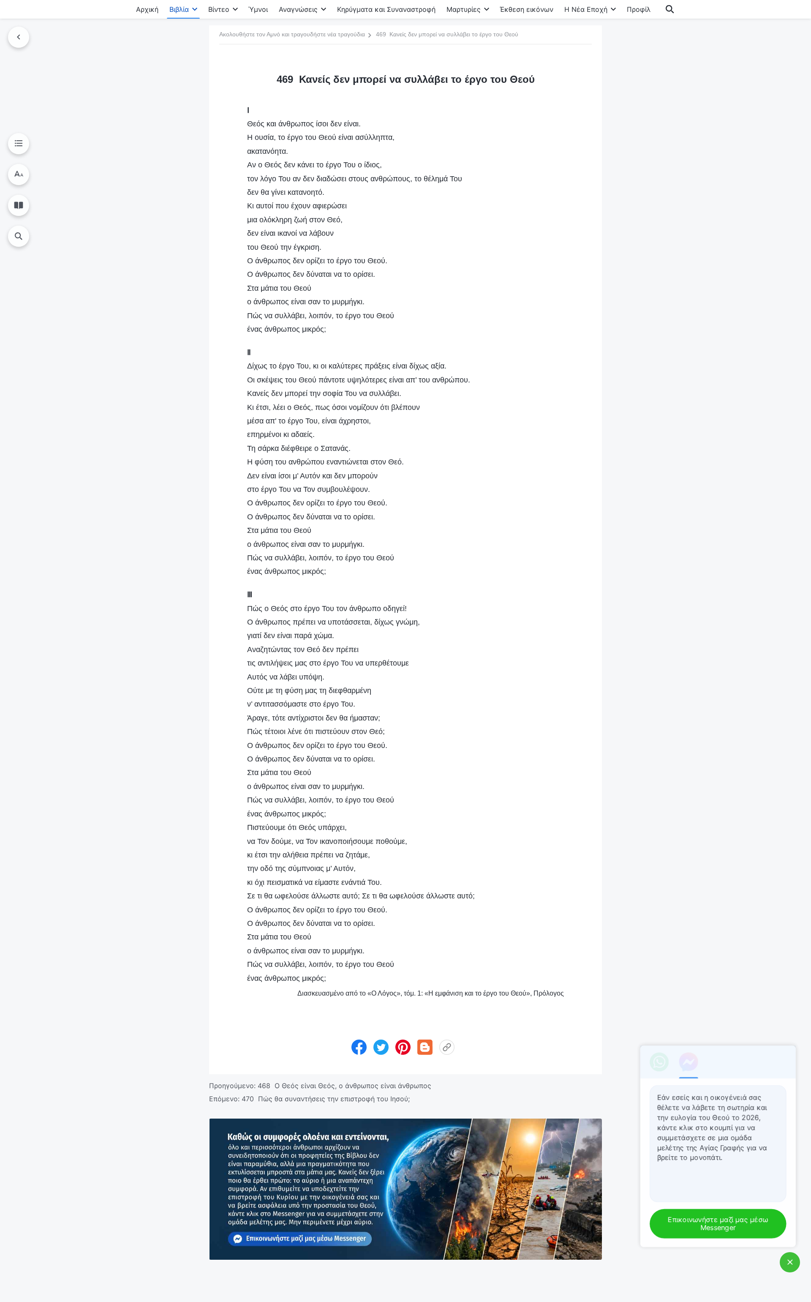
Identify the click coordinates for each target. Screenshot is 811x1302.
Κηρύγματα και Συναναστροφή (386, 9)
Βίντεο (218, 9)
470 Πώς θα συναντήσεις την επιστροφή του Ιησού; (326, 1099)
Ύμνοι (258, 9)
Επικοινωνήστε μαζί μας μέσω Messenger (720, 1224)
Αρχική (147, 9)
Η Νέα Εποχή (585, 9)
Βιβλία (179, 9)
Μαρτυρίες (463, 9)
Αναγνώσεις (298, 9)
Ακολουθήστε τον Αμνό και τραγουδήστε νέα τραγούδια (292, 34)
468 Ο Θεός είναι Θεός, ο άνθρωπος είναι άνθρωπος (344, 1085)
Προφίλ (638, 9)
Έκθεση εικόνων (526, 9)
